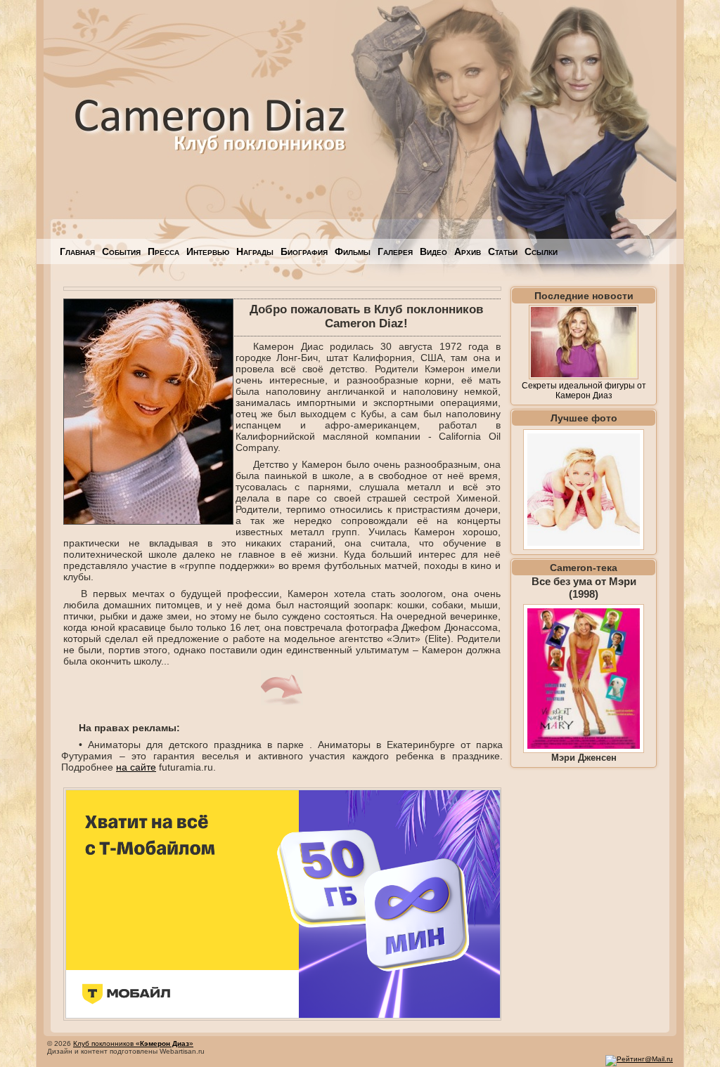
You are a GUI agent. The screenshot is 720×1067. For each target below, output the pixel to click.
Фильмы (353, 251)
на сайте (136, 767)
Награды (255, 251)
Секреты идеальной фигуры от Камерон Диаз (584, 390)
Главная (77, 251)
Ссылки (541, 251)
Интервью (207, 251)
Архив (467, 251)
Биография (304, 251)
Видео (433, 251)
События (121, 251)
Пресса (163, 251)
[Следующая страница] (282, 701)
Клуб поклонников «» (133, 1043)
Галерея (395, 251)
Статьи (503, 251)
